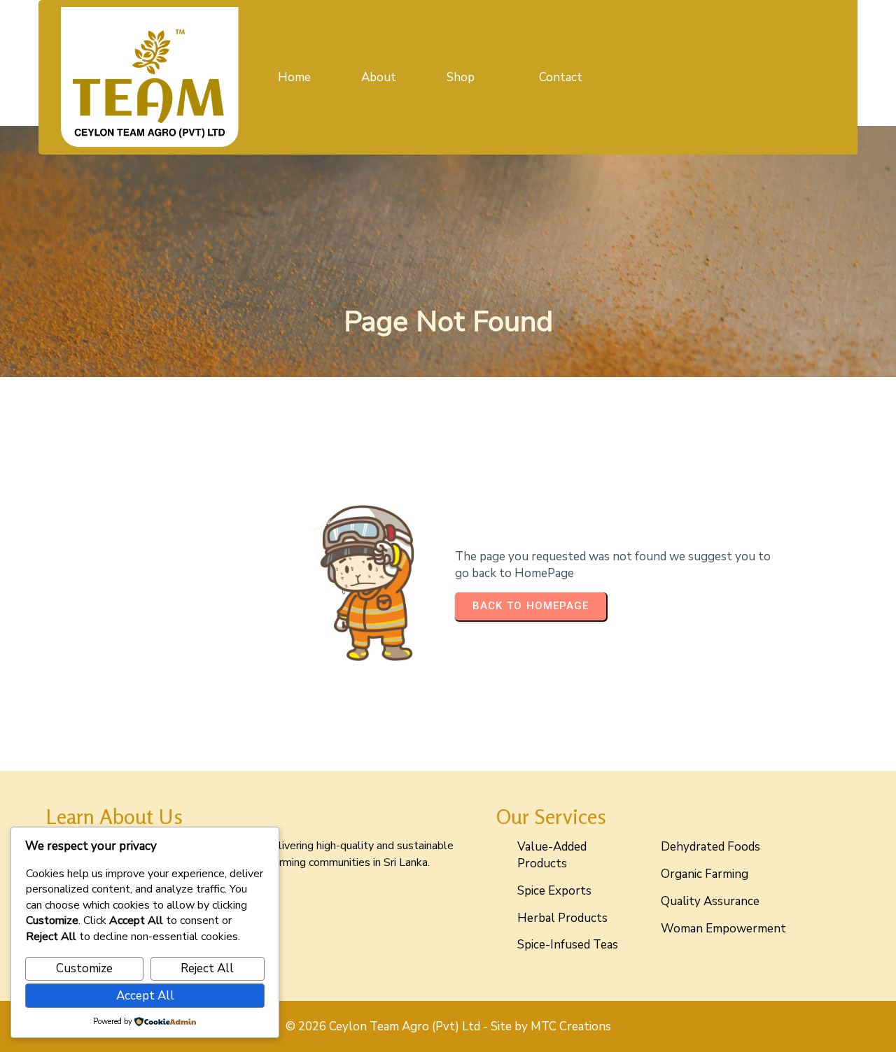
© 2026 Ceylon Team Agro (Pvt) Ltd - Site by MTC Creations (448, 1026)
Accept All (145, 996)
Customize (84, 968)
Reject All (207, 968)
